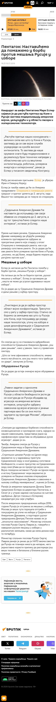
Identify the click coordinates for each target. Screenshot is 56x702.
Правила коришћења (17, 659)
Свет (4, 559)
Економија (26, 636)
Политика (13, 636)
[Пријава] (37, 2)
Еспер (38, 180)
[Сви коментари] (4, 698)
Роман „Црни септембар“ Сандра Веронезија (18, 24)
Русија (18, 559)
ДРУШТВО (39, 636)
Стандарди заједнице (10, 662)
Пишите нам (32, 659)
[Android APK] (9, 679)
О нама (4, 659)
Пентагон (27, 559)
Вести (11, 559)
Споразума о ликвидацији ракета (34, 190)
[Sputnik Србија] (7, 4)
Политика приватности (10, 672)
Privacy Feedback (28, 672)
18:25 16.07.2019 (8, 63)
